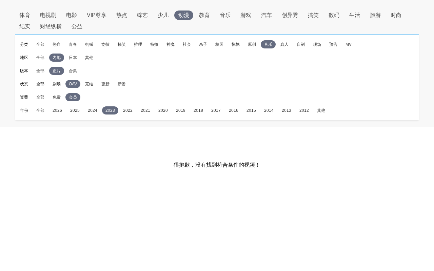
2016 (233, 110)
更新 (105, 84)
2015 (251, 110)
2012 (304, 110)
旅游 (375, 15)
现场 (317, 44)
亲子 (203, 44)
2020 (163, 110)
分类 (24, 44)
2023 (110, 110)
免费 (57, 97)
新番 (122, 84)
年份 (24, 110)
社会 (187, 44)
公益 (77, 26)
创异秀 (290, 15)
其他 (89, 57)
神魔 (170, 44)
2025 (75, 110)
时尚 (396, 15)
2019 (180, 110)
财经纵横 (51, 26)
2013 (286, 110)
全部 (40, 44)
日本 (73, 57)
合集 (73, 70)
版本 (24, 70)
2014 (269, 110)
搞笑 (313, 15)
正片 (57, 70)
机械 (89, 44)
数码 (334, 15)
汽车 (266, 15)
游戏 (245, 15)
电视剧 (48, 15)
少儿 (163, 15)
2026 (57, 110)
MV (349, 44)
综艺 (142, 15)
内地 (57, 57)
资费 (24, 97)
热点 (121, 15)
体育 (24, 15)
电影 (71, 15)
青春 (73, 44)
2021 (145, 110)
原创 (252, 44)
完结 (89, 84)
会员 (73, 97)
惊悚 (236, 44)
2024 (92, 110)
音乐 (225, 15)
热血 (57, 44)
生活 (354, 15)
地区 (24, 57)
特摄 (154, 44)
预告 (333, 44)
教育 (204, 15)
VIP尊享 (96, 15)
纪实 (24, 26)
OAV (73, 84)
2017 (216, 110)
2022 (128, 110)
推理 (138, 44)
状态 (24, 84)
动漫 (183, 15)
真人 (284, 44)
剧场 (57, 84)
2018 (198, 110)
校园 (219, 44)
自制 (301, 44)
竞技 (105, 44)
